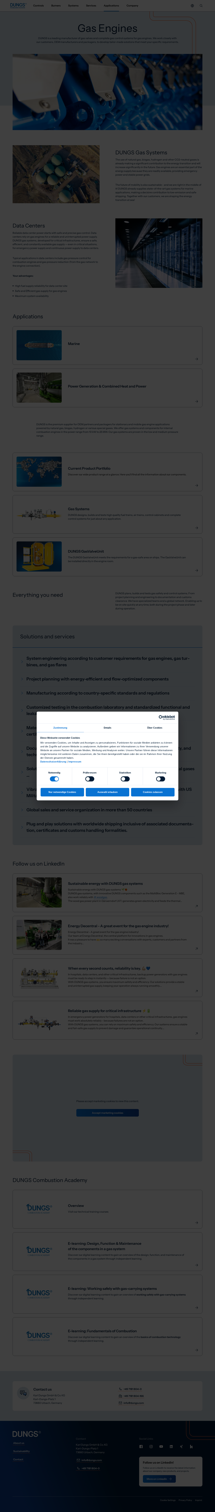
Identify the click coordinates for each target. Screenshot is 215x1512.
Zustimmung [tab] (60, 727)
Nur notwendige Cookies (62, 792)
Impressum (74, 761)
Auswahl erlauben (107, 792)
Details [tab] (107, 727)
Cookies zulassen (153, 792)
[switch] (89, 779)
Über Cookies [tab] (154, 727)
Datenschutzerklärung (53, 761)
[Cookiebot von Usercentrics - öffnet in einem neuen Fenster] (161, 717)
